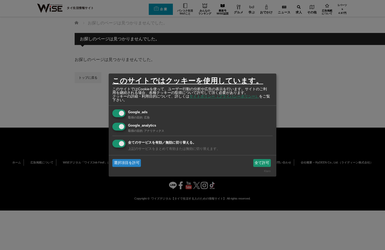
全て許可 (262, 163)
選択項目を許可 (127, 163)
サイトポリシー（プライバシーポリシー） (224, 96)
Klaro (267, 171)
